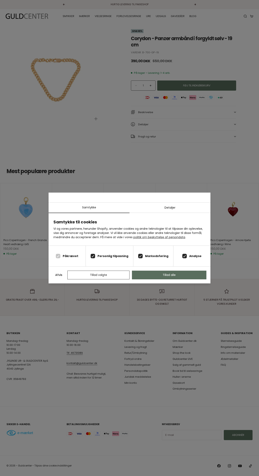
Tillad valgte (98, 275)
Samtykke (89, 207)
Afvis (58, 275)
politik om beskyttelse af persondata (159, 237)
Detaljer (170, 208)
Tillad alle (169, 275)
